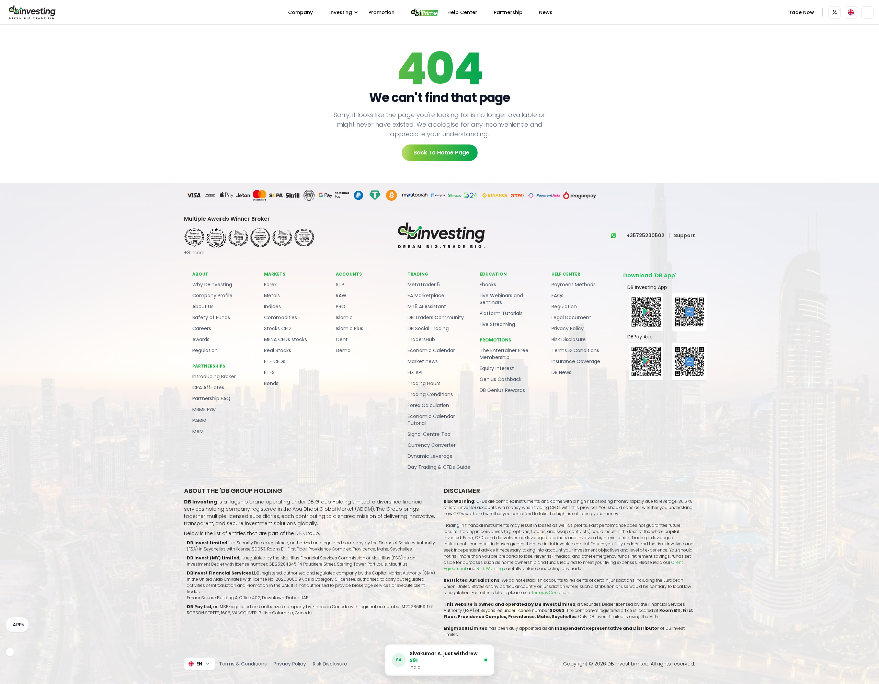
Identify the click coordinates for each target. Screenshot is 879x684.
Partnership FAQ (211, 398)
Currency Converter (432, 445)
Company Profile (212, 295)
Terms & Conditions (575, 350)
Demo (343, 350)
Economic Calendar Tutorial (431, 420)
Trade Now (800, 12)
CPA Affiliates (208, 387)
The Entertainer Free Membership (504, 354)
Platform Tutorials (501, 313)
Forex (270, 284)
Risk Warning (490, 568)
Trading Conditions (430, 394)
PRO (340, 306)
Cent (342, 339)
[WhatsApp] (613, 235)
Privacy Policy (567, 328)
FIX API (415, 372)
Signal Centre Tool (430, 434)
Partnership (508, 12)
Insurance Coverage (575, 361)
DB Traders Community (436, 317)
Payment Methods (573, 284)
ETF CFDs (274, 361)
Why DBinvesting (212, 284)
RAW (341, 295)
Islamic (344, 317)
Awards (200, 339)
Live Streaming (497, 324)
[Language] (851, 12)
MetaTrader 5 (424, 284)
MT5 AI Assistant (427, 306)
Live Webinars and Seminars (501, 299)
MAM (198, 431)
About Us (203, 306)
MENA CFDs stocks (285, 339)
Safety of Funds (211, 317)
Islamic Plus (349, 328)
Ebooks (488, 284)
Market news (423, 361)
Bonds (271, 383)
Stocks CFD (277, 328)
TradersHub (421, 339)
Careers (201, 328)
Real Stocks (277, 350)
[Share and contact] (9, 652)
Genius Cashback (501, 379)
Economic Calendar (431, 350)
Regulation (205, 350)
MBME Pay (204, 409)
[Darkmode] (867, 12)
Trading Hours (424, 383)
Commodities (280, 317)
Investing (340, 12)
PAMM (199, 420)
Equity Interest (497, 368)
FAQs (557, 295)
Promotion (381, 12)
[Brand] (31, 12)
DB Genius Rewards (502, 390)
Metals (272, 295)
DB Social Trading (428, 328)
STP (340, 284)
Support (684, 235)
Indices (272, 306)
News (545, 12)
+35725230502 (645, 235)
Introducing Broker (214, 376)
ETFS (269, 372)
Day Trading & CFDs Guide (439, 467)
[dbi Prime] (424, 12)
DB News (561, 372)
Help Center (462, 12)
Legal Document (571, 317)
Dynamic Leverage (430, 456)
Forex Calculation (428, 405)
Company (300, 12)
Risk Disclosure (568, 339)
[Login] (834, 12)
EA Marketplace (426, 295)
